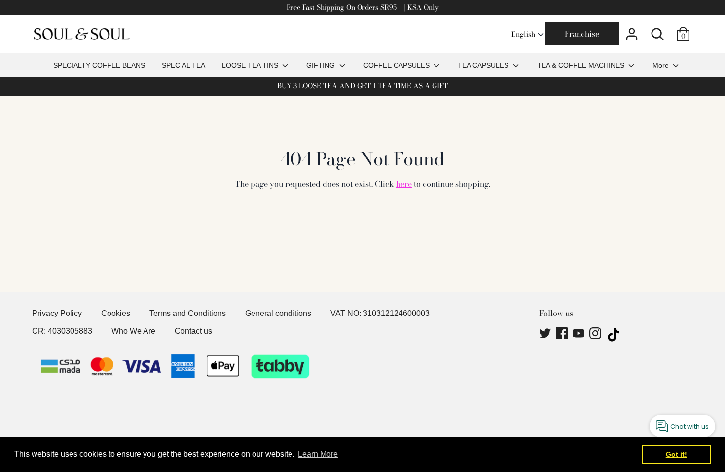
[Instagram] (596, 334)
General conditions (278, 313)
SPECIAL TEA (183, 65)
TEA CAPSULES (484, 65)
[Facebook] (563, 334)
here (404, 184)
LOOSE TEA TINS (251, 65)
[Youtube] (579, 334)
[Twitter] (546, 334)
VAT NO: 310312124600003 (380, 313)
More (661, 65)
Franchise (582, 33)
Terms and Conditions (187, 313)
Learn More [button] (318, 454)
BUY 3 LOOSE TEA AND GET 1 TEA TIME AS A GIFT (362, 85)
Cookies (115, 313)
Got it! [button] (676, 454)
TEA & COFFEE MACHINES (581, 65)
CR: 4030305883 (62, 331)
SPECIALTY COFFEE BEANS (99, 65)
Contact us (193, 331)
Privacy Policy (57, 313)
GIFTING (321, 65)
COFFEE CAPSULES (397, 65)
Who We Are (133, 331)
